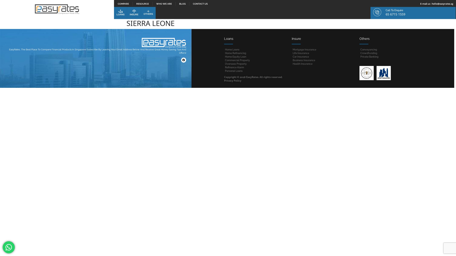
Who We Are (164, 3)
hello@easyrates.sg (442, 3)
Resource (142, 3)
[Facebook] (183, 60)
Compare (123, 3)
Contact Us (200, 3)
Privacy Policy (232, 80)
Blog (182, 3)
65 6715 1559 (395, 14)
